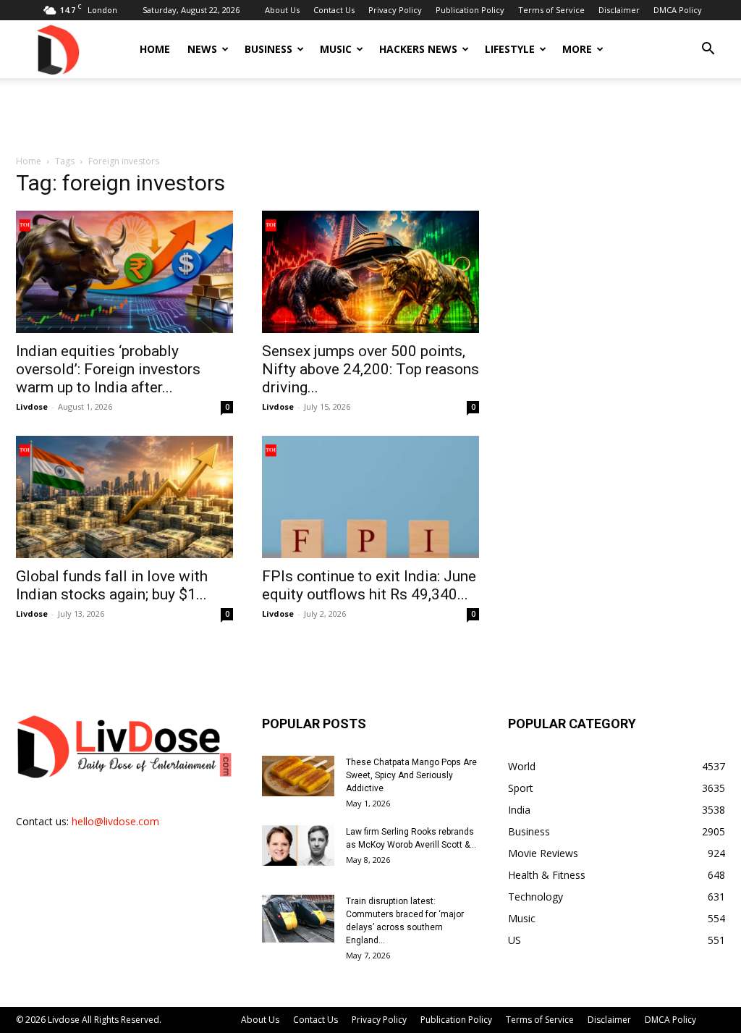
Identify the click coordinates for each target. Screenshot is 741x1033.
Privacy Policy (395, 9)
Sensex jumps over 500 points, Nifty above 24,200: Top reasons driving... (370, 369)
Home (155, 49)
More (577, 49)
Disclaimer (619, 9)
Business (268, 49)
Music (336, 49)
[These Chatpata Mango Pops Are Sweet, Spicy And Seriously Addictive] (298, 776)
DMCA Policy (677, 9)
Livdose (32, 406)
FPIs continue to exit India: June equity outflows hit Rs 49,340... (369, 585)
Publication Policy (470, 9)
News (202, 49)
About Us (282, 9)
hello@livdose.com (115, 821)
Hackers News (418, 49)
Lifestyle (510, 49)
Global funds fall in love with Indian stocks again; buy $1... (112, 585)
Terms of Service (551, 9)
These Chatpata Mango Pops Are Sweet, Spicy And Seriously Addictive (411, 775)
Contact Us (334, 9)
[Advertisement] (370, 117)
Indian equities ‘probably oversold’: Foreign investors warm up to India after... (108, 369)
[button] (707, 50)
